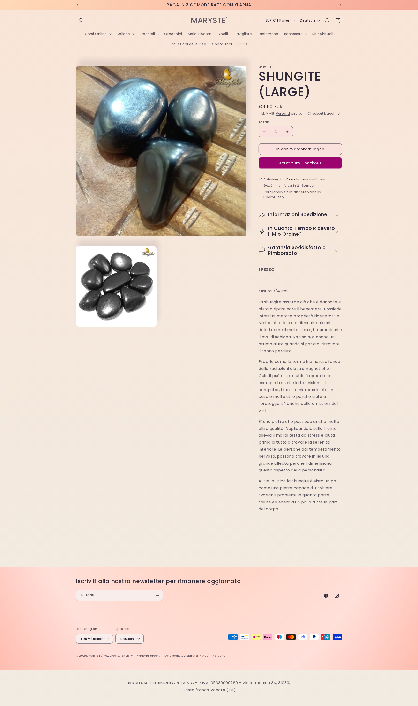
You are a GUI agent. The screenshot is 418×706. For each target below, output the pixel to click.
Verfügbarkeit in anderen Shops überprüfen (292, 195)
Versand (283, 113)
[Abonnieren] (157, 595)
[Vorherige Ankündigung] (77, 4)
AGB (205, 656)
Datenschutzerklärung (181, 656)
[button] (81, 20)
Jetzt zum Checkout (300, 162)
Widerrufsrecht (148, 656)
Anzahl (264, 122)
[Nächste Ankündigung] (340, 4)
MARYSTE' (96, 656)
